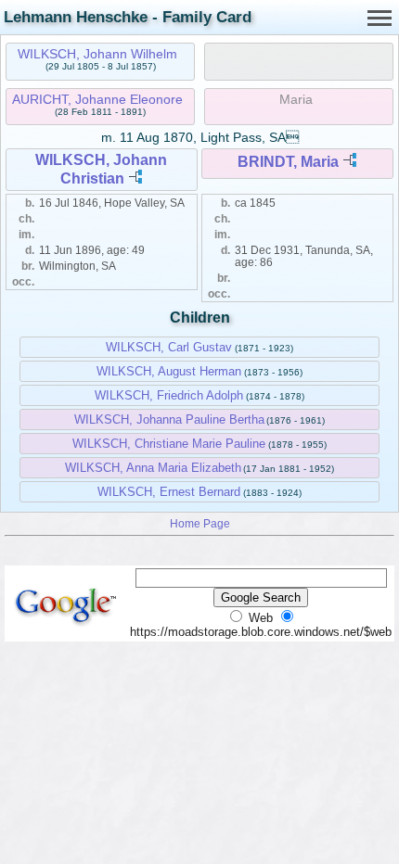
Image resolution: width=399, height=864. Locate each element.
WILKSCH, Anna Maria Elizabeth (153, 468)
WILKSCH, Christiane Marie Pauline (168, 444)
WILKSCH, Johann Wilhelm (97, 53)
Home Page (200, 523)
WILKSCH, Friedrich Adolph (169, 395)
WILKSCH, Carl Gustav (169, 347)
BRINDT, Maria (288, 162)
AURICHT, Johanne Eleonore (97, 99)
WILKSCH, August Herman (169, 371)
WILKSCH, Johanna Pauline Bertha (169, 419)
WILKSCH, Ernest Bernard (168, 492)
